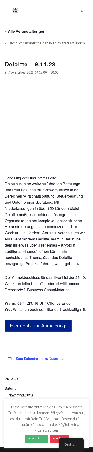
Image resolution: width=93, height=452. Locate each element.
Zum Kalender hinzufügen (37, 358)
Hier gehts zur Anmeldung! (38, 325)
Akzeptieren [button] (36, 439)
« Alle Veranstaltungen (25, 31)
